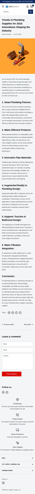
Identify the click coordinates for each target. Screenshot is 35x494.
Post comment (12, 374)
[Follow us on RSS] (7, 392)
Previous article (9, 324)
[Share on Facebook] (9, 312)
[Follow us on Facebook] (3, 392)
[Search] (30, 12)
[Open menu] (3, 6)
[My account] (27, 6)
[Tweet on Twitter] (16, 312)
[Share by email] (20, 312)
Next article (27, 324)
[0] (31, 6)
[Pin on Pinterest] (12, 312)
